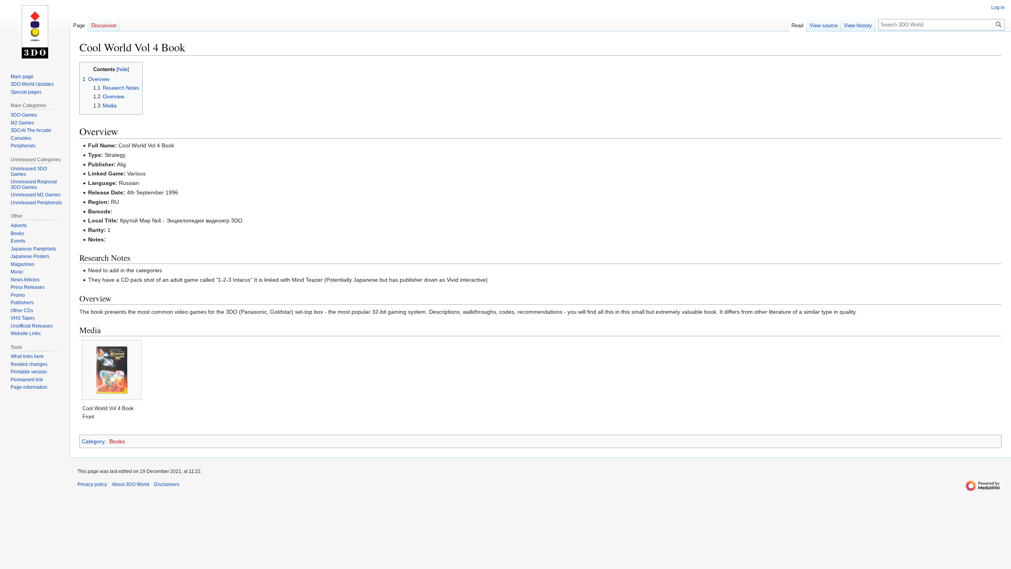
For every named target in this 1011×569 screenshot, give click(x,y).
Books (117, 441)
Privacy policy (92, 484)
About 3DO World (130, 484)
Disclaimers (166, 484)
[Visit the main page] (34, 31)
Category (93, 441)
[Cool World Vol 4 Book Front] (112, 370)
